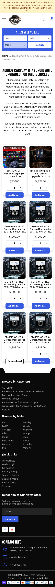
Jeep (25, 437)
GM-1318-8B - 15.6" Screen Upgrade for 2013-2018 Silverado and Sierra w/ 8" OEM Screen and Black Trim (41, 340)
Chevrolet (28, 429)
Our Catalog (8, 460)
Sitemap (6, 486)
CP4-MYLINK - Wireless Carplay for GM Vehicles (15, 174)
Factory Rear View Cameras (16, 395)
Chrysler (6, 429)
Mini (4, 448)
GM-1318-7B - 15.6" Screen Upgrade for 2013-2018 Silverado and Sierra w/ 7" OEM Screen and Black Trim (41, 284)
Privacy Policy (9, 471)
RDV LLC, (21, 575)
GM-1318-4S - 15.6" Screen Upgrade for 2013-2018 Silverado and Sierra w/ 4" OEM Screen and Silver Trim (15, 229)
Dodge (26, 433)
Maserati (6, 444)
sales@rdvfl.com (17, 557)
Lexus (26, 440)
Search (40, 45)
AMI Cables (8, 387)
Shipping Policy (10, 479)
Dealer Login (8, 464)
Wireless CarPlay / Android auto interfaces (24, 406)
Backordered (15, 361)
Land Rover (8, 440)
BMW (5, 426)
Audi (4, 422)
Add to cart (14, 195)
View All (6, 409)
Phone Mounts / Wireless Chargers (20, 402)
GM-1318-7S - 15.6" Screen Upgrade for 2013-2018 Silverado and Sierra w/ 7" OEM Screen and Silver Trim (15, 284)
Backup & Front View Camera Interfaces (23, 391)
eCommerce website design (21, 578)
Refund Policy (9, 482)
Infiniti (5, 433)
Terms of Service (10, 475)
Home (5, 56)
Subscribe (10, 519)
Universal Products (12, 398)
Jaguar (5, 437)
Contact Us (8, 468)
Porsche (27, 444)
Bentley (27, 422)
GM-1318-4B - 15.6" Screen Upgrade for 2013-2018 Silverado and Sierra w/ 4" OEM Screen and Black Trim (41, 229)
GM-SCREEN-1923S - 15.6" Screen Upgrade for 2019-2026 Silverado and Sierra (40, 174)
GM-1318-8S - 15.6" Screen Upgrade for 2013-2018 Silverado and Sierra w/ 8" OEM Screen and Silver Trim (15, 340)
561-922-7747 (19, 564)
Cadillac (27, 426)
